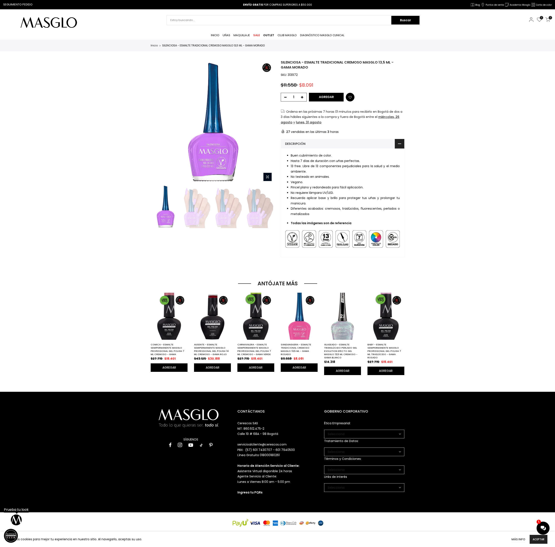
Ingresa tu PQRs (250, 492)
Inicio (154, 45)
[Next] (267, 122)
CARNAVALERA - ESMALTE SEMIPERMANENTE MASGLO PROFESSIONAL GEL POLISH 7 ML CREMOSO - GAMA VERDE (254, 349)
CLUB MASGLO (287, 35)
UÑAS (226, 35)
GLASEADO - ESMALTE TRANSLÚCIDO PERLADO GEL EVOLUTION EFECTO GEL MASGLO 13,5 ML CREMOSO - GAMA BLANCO (340, 351)
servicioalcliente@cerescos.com (262, 444)
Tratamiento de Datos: (341, 441)
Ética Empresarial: (337, 423)
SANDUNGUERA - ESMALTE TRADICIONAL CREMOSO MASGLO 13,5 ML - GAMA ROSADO (296, 349)
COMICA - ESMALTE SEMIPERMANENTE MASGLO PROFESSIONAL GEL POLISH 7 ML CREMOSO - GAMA (167, 349)
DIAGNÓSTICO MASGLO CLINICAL (322, 35)
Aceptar (538, 539)
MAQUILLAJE (241, 35)
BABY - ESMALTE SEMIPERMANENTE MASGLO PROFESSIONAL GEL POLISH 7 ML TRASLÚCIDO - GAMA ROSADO (384, 351)
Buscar (405, 20)
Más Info (518, 539)
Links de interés (335, 477)
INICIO (215, 35)
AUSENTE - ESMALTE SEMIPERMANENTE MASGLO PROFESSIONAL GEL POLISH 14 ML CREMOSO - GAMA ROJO (211, 349)
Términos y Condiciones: (342, 459)
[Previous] (157, 122)
